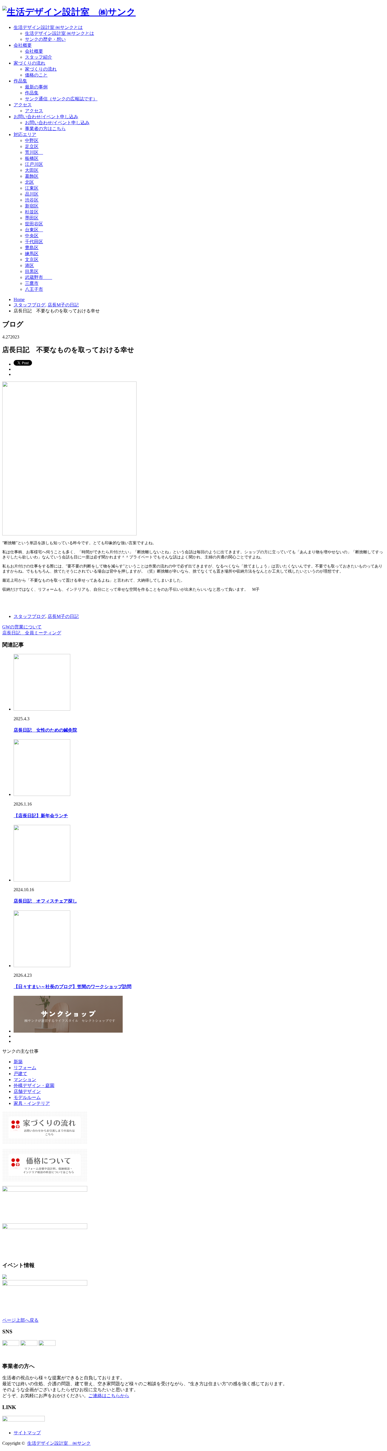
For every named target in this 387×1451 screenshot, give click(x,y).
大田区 (32, 170)
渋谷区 (32, 200)
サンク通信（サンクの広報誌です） (61, 98)
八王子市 (34, 289)
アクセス (23, 104)
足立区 (32, 146)
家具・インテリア (32, 1103)
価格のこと (36, 75)
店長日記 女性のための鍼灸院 (45, 730)
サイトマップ (27, 1432)
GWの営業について (22, 626)
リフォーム (25, 1067)
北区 (29, 182)
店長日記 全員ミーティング (31, 632)
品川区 (32, 194)
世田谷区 (34, 223)
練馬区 (32, 253)
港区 (29, 265)
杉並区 (32, 211)
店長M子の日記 (63, 616)
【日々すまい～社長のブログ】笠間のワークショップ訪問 (72, 986)
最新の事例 (36, 86)
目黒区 (32, 271)
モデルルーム (27, 1097)
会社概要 (23, 45)
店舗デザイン (27, 1091)
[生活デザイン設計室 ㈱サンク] (69, 12)
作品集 (20, 81)
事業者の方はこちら (45, 128)
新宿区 (32, 206)
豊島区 (32, 247)
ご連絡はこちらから (108, 1395)
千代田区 (34, 241)
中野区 (32, 140)
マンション (25, 1079)
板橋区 (32, 158)
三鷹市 (32, 283)
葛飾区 (32, 176)
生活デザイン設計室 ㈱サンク (59, 1443)
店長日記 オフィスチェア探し (45, 901)
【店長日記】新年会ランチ (41, 815)
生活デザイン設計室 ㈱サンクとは (48, 27)
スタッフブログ (29, 616)
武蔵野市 (38, 277)
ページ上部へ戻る (20, 1320)
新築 (18, 1061)
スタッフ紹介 (38, 57)
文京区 (32, 259)
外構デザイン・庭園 (34, 1085)
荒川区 (34, 152)
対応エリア (25, 134)
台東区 (34, 229)
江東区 (32, 188)
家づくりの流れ (29, 63)
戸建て (20, 1073)
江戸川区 (34, 164)
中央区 (32, 235)
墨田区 (32, 217)
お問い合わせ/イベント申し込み (46, 116)
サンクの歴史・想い (45, 39)
